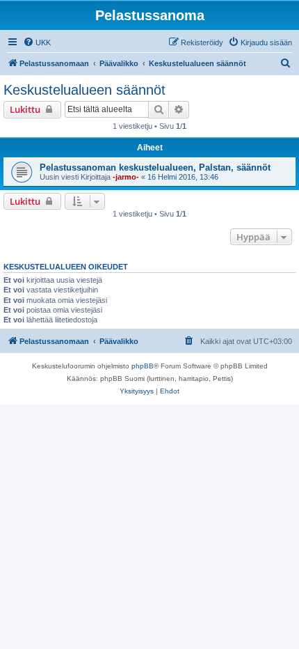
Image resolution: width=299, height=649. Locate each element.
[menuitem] (37, 42)
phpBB (142, 366)
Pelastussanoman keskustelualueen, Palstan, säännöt (155, 167)
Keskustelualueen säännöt (84, 89)
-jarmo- (126, 177)
